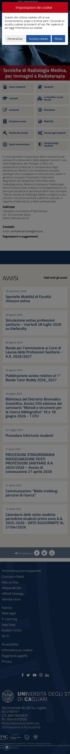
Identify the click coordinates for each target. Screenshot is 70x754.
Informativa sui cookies (28, 28)
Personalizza (15, 38)
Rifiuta (58, 38)
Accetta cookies (38, 38)
